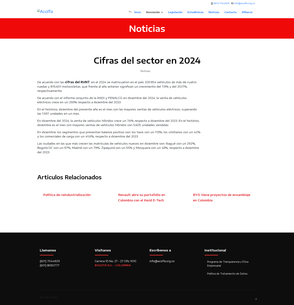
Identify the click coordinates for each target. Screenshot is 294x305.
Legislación (175, 12)
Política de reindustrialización (67, 195)
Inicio (137, 12)
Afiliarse (247, 12)
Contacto (230, 12)
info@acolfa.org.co (244, 3)
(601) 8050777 (49, 265)
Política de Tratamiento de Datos (227, 273)
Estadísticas (195, 12)
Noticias (214, 12)
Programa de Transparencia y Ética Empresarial (227, 263)
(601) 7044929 (221, 3)
